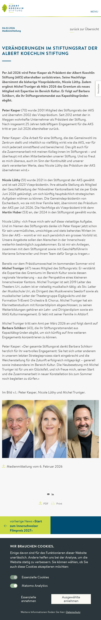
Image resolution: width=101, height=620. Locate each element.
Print (59, 503)
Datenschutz (73, 612)
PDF (45, 503)
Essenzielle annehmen (28, 599)
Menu (94, 11)
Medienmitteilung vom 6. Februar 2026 (34, 466)
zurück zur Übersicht (84, 29)
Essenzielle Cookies (35, 577)
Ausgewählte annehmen (71, 599)
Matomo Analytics (35, 586)
